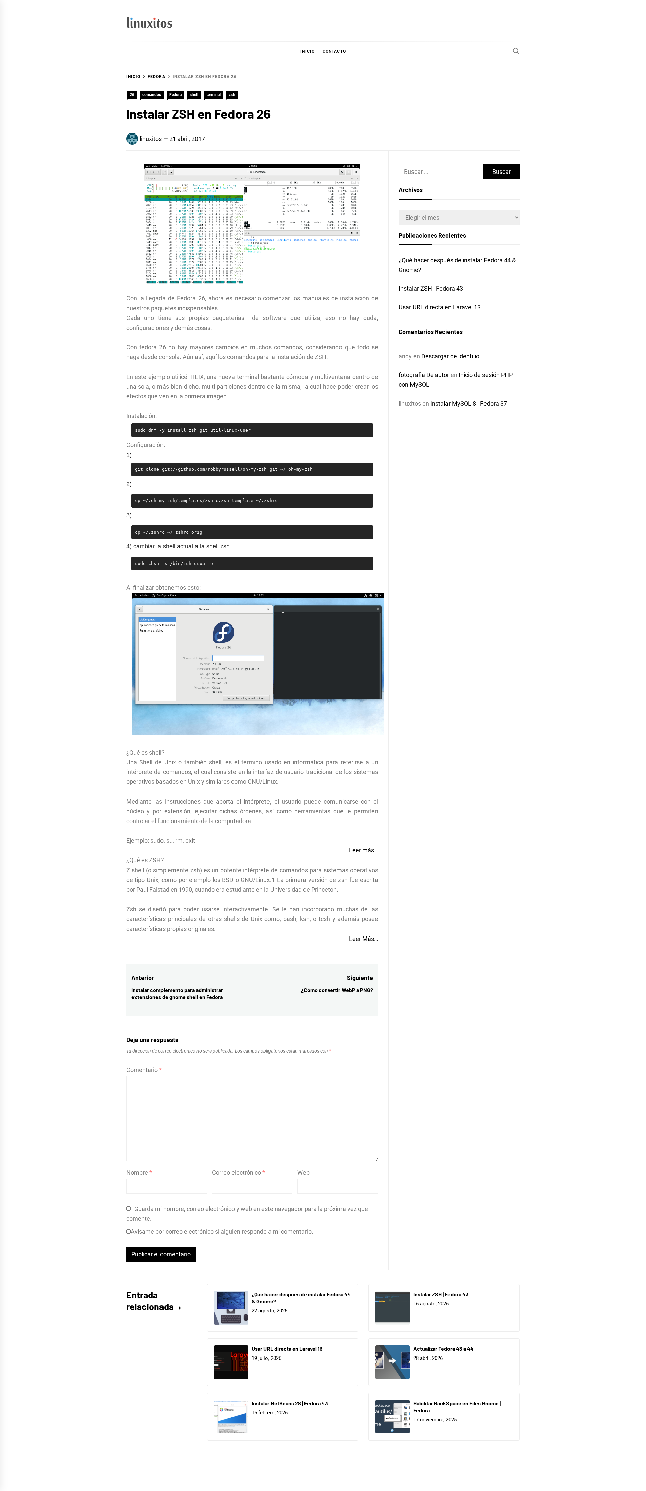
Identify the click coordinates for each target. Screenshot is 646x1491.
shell (194, 94)
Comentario (144, 1069)
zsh (232, 94)
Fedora (175, 94)
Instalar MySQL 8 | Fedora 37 (468, 403)
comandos (151, 94)
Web (303, 1172)
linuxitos (151, 138)
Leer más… (363, 850)
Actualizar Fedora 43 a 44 (443, 1348)
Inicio (307, 51)
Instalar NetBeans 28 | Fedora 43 (290, 1403)
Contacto (334, 51)
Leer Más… (363, 938)
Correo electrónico (238, 1172)
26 (132, 94)
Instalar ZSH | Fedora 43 (431, 288)
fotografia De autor (424, 374)
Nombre (139, 1172)
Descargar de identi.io (450, 356)
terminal (213, 94)
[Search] (516, 51)
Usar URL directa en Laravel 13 (440, 307)
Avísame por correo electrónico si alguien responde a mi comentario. (222, 1231)
